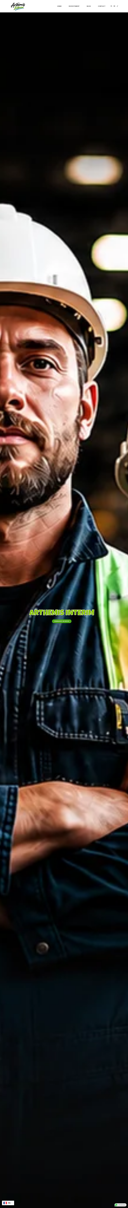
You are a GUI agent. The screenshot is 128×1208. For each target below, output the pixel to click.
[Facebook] (111, 6)
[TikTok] (117, 6)
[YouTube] (114, 6)
